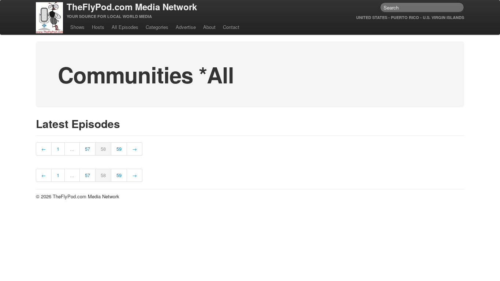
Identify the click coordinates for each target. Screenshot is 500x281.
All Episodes (125, 26)
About (209, 26)
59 (119, 148)
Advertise (186, 26)
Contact (231, 26)
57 (87, 148)
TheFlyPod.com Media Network (132, 6)
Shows (77, 26)
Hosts (98, 26)
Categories (157, 26)
